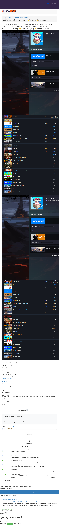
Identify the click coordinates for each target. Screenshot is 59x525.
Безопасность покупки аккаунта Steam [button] (15, 422)
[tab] (29, 416)
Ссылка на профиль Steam (8, 378)
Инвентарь (4, 381)
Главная (5, 17)
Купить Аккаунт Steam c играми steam (18, 17)
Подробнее (54, 471)
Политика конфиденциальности (10, 499)
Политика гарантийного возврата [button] (13, 416)
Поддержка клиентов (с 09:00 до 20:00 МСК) (12, 501)
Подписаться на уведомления (29, 492)
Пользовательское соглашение (9, 497)
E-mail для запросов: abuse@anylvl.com (32, 501)
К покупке (10, 523)
